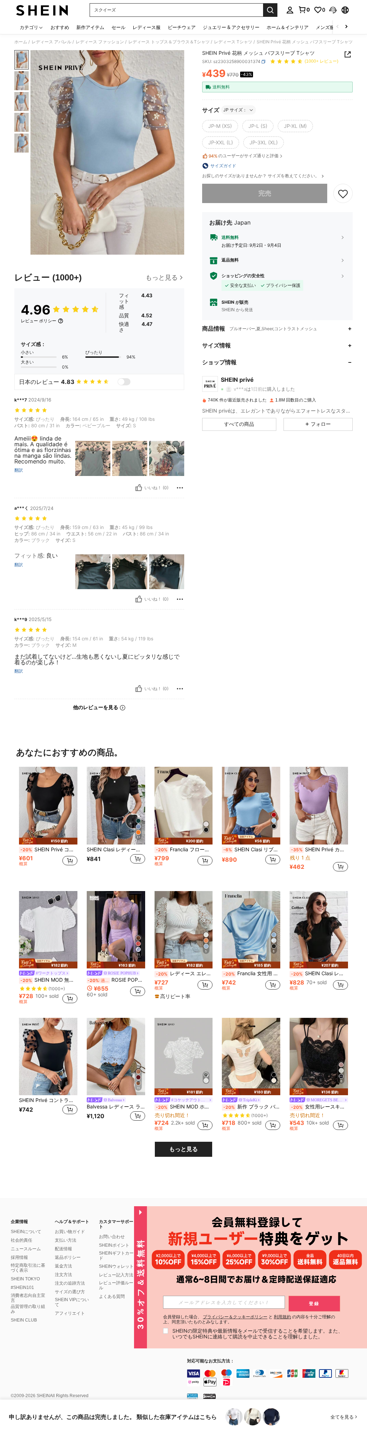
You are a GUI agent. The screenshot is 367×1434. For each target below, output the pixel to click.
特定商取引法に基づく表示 (28, 1268)
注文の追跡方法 (70, 1283)
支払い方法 (65, 1240)
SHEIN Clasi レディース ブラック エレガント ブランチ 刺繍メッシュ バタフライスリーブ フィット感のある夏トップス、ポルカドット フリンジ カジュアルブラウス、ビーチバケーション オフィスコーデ (319, 973)
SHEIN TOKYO (25, 1278)
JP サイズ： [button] (235, 109)
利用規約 (282, 1316)
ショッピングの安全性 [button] (242, 275)
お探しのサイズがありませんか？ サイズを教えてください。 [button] (261, 175)
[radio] (220, 126)
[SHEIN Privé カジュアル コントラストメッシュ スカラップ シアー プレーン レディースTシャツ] (319, 805)
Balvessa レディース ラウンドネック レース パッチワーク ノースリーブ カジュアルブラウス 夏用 (116, 1107)
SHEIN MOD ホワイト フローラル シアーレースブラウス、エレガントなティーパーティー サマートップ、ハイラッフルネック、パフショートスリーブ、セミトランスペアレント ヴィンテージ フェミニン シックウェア (184, 1107)
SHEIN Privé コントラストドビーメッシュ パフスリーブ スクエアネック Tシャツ (48, 1100)
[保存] (343, 193)
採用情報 (19, 1257)
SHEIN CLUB (24, 1320)
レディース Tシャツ (233, 41)
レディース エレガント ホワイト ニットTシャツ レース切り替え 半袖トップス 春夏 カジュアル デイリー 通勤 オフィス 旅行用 (184, 973)
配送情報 (63, 1248)
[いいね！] (138, 487)
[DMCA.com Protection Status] (209, 1396)
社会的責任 (21, 1240)
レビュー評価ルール (116, 1285)
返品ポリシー (68, 1257)
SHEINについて (26, 1231)
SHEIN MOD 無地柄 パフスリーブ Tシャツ (48, 980)
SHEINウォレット (116, 1266)
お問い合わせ (112, 1236)
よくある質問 (112, 1296)
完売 (264, 193)
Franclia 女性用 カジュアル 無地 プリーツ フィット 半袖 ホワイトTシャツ (251, 973)
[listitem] (48, 823)
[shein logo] (42, 10)
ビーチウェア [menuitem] (182, 27)
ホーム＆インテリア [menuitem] (288, 27)
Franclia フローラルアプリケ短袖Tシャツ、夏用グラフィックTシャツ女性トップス (184, 849)
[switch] (124, 381)
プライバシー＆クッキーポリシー (235, 1316)
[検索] (270, 10)
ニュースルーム (26, 1248)
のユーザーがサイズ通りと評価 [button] (243, 156)
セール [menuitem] (118, 27)
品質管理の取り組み (28, 1309)
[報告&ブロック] (180, 487)
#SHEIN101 (22, 1287)
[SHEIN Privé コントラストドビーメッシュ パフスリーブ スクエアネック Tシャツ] (48, 1057)
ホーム (20, 41)
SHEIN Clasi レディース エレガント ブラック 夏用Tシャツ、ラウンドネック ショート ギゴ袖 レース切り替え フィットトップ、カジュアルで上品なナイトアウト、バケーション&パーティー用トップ (116, 849)
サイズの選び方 (70, 1291)
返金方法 (63, 1266)
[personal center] (290, 10)
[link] (304, 9)
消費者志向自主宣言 (28, 1298)
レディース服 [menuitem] (147, 27)
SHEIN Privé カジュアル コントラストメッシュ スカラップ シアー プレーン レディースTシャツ (319, 849)
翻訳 (18, 470)
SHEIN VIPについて (72, 1302)
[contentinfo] (275, 1377)
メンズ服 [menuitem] (325, 27)
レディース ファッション (100, 41)
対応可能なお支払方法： (210, 1361)
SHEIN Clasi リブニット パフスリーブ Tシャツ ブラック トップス (251, 849)
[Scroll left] (337, 27)
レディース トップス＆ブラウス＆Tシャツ (169, 41)
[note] (48, 841)
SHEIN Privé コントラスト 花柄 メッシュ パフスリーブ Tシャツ (48, 849)
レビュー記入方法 (116, 1274)
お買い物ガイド (70, 1231)
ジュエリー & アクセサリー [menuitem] (231, 27)
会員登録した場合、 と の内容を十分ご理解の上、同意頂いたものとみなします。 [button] (249, 1319)
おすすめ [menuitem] (60, 27)
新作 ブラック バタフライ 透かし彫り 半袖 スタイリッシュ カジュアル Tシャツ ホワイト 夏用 (251, 1107)
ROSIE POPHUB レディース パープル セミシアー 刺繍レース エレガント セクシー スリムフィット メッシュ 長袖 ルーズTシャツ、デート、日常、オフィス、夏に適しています (116, 980)
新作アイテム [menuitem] (90, 27)
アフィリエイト (70, 1313)
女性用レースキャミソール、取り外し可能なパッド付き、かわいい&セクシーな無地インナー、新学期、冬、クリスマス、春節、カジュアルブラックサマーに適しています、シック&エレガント (319, 1107)
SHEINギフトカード (116, 1256)
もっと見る (183, 1149)
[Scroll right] (346, 27)
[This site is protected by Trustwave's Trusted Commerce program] (192, 1396)
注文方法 (63, 1274)
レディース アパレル (51, 41)
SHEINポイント (114, 1245)
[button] (333, 10)
